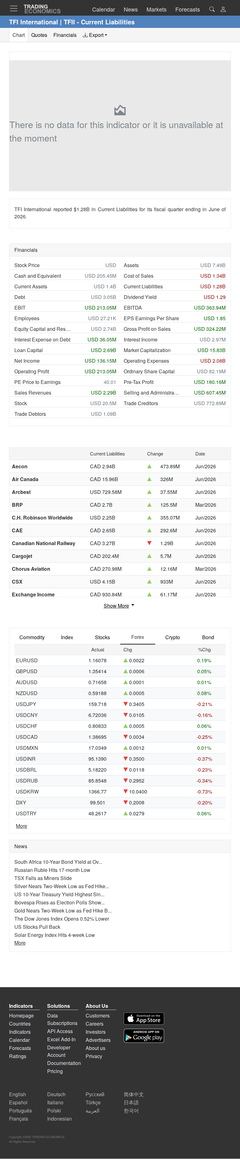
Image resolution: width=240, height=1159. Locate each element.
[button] (223, 9)
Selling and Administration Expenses (152, 392)
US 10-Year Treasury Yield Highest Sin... (59, 894)
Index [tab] (67, 637)
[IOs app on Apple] (144, 1019)
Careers (94, 1023)
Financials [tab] (65, 34)
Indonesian (59, 1118)
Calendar (19, 1039)
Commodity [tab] (32, 637)
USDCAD (27, 736)
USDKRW (27, 791)
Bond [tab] (208, 637)
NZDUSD (27, 693)
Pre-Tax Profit (138, 382)
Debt (19, 297)
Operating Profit (31, 371)
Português (20, 1110)
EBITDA (133, 307)
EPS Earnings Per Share (151, 318)
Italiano (55, 1102)
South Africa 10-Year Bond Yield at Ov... (58, 861)
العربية (92, 1110)
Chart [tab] (18, 34)
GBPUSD (27, 671)
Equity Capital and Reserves (42, 328)
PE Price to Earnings (37, 382)
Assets (131, 265)
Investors (96, 1031)
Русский (95, 1094)
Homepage (21, 1015)
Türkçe (93, 1102)
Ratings (17, 1056)
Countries (20, 1023)
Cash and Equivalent (37, 275)
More (21, 825)
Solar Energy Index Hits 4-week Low (54, 934)
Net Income (27, 360)
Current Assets (30, 286)
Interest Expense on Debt (42, 339)
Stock (20, 403)
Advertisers (98, 1039)
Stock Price (27, 265)
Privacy (94, 1056)
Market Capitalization (147, 350)
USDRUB (27, 780)
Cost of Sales (138, 275)
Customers (98, 1015)
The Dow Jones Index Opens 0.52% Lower (61, 918)
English (17, 1094)
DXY (21, 802)
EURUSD (27, 660)
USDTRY (26, 813)
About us (95, 1048)
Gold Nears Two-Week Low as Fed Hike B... (63, 910)
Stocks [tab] (102, 637)
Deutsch (56, 1094)
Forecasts (20, 1048)
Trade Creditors (141, 403)
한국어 (131, 1110)
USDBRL (26, 769)
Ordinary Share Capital (149, 371)
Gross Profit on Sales (147, 328)
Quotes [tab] (39, 34)
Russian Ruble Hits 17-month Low (52, 869)
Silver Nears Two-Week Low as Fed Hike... (61, 886)
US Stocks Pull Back (37, 926)
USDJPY (26, 704)
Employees (26, 318)
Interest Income (141, 339)
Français (18, 1118)
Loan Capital (28, 350)
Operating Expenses (146, 360)
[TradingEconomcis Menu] (15, 8)
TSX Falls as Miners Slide (43, 878)
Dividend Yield (140, 297)
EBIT (20, 307)
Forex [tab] (137, 636)
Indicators (20, 1031)
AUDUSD (27, 682)
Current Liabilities (143, 286)
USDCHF (27, 725)
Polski (54, 1110)
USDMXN (27, 747)
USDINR (26, 758)
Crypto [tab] (172, 637)
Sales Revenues (32, 392)
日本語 (131, 1102)
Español (18, 1102)
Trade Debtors (30, 413)
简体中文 (134, 1094)
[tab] (95, 35)
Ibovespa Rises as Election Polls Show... (59, 902)
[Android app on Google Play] (144, 1036)
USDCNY (27, 715)
